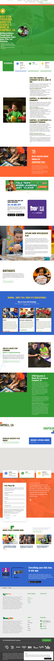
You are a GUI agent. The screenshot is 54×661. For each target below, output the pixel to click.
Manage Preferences (47, 658)
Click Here (32, 582)
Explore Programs (7, 331)
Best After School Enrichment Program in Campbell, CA (43, 546)
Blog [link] (29, 600)
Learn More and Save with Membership (11, 361)
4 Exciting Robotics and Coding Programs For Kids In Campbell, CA (10, 547)
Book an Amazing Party (8, 281)
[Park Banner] (27, 186)
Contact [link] (29, 601)
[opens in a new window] (29, 31)
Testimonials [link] (30, 598)
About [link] (29, 597)
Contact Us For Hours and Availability (11, 442)
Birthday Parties (29, 0)
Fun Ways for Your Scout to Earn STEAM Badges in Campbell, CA (26, 546)
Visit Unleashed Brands (46, 640)
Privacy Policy (16, 511)
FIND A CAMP (40, 330)
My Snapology (19, 0)
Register (42, 3)
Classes (24, 0)
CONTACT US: (47, 62)
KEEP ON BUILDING (37, 531)
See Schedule (3, 53)
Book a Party (48, 3)
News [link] (29, 599)
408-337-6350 (35, 64)
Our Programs (3, 51)
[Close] (52, 652)
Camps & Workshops (36, 0)
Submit (7, 517)
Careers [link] (29, 602)
